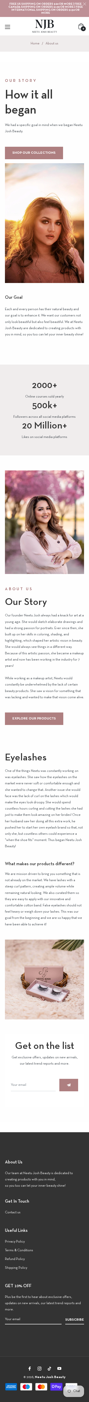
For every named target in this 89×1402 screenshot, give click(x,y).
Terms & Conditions (19, 1250)
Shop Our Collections (34, 152)
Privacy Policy (15, 1241)
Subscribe (74, 1319)
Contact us (13, 1212)
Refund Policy (15, 1259)
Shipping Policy (16, 1267)
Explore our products (34, 718)
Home (35, 43)
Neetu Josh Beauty (50, 1377)
